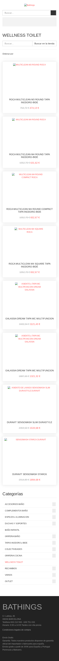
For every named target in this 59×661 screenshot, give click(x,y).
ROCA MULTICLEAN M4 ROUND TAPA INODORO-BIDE (29, 156)
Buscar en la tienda (44, 43)
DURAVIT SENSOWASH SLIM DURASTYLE (29, 422)
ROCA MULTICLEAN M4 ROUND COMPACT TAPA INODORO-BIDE (29, 210)
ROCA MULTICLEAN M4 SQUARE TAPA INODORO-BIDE (29, 265)
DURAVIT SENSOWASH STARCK (29, 474)
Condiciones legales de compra (16, 630)
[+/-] (16, 53)
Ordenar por (7, 54)
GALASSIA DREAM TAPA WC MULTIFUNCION (29, 318)
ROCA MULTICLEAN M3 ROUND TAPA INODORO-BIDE (29, 101)
